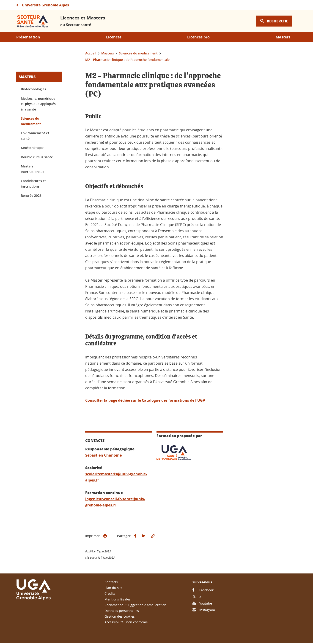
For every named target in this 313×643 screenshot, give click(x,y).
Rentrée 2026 (31, 195)
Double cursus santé (37, 157)
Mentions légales (117, 599)
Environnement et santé (35, 136)
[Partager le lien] (153, 536)
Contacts (111, 582)
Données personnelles (121, 610)
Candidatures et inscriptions (33, 183)
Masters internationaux (32, 169)
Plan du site (113, 588)
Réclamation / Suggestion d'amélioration (135, 605)
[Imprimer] (105, 536)
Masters (27, 76)
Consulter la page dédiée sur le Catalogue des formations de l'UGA (145, 400)
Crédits (109, 593)
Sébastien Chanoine (103, 455)
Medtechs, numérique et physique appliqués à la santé (38, 103)
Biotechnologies (33, 89)
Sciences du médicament (31, 121)
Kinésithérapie (32, 147)
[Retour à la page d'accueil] (33, 21)
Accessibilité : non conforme (126, 622)
